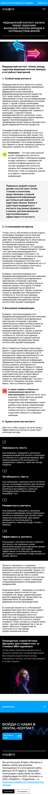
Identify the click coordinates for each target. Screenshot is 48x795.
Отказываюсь (22, 791)
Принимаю (8, 791)
